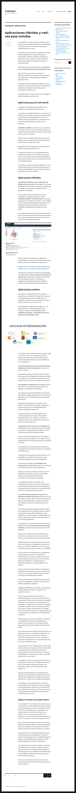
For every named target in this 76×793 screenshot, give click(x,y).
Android (50, 11)
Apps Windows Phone (61, 81)
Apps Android (59, 76)
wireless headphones (43, 268)
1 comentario (8, 46)
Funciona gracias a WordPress (18, 786)
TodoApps (10, 11)
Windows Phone (61, 11)
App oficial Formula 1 (61, 49)
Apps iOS (58, 80)
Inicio (38, 11)
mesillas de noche (23, 268)
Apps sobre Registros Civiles (62, 35)
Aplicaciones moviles (61, 73)
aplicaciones (8, 44)
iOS (43, 11)
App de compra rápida (61, 34)
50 (15, 775)
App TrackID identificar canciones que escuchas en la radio (63, 53)
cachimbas (32, 268)
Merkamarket (59, 84)
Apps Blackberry (59, 78)
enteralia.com (59, 83)
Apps (69, 11)
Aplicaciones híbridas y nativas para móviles (27, 34)
